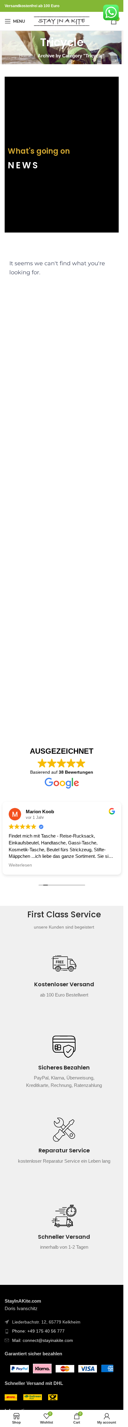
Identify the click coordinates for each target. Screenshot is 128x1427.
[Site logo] (61, 20)
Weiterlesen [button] (20, 865)
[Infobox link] (64, 978)
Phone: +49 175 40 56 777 (38, 1331)
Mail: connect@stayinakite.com (42, 1340)
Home (25, 55)
